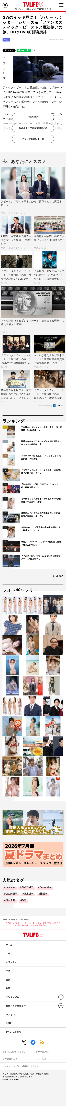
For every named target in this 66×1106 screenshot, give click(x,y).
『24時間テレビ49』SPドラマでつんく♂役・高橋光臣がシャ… (40, 486)
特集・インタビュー (16, 1005)
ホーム (5, 919)
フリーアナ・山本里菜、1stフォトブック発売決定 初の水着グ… (41, 457)
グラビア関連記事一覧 (33, 139)
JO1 (24, 900)
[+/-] (60, 997)
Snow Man (46, 887)
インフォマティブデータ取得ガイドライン (20, 1066)
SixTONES (27, 887)
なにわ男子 (11, 893)
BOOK (9, 1023)
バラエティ (11, 962)
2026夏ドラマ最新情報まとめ (33, 128)
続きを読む (33, 117)
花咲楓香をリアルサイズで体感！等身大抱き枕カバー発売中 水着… (41, 500)
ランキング (11, 1014)
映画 (13, 919)
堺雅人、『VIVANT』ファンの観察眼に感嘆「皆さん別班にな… (41, 543)
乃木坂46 (29, 893)
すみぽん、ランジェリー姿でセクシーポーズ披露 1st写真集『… (41, 428)
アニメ (9, 971)
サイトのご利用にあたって (14, 1052)
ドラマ (9, 953)
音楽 (8, 979)
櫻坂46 (44, 893)
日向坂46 (10, 900)
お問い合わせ (41, 1059)
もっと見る (57, 576)
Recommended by (45, 406)
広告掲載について (10, 1059)
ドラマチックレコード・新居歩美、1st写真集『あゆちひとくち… (41, 471)
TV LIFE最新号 (13, 1032)
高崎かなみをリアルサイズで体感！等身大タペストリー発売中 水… (41, 443)
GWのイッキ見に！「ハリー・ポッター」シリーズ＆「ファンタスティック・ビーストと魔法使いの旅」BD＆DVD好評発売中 (34, 924)
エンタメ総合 (23, 919)
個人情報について (43, 1052)
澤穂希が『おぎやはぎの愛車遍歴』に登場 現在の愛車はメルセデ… (41, 514)
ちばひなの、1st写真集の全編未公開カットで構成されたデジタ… (41, 529)
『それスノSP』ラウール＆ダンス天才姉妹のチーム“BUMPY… (40, 557)
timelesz (10, 887)
